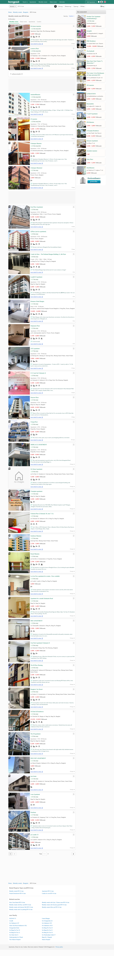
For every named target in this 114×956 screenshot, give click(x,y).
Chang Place (34, 422)
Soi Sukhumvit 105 (47, 923)
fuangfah (89, 31)
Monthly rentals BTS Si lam (16, 891)
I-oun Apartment (35, 794)
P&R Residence (91, 41)
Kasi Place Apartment (37, 207)
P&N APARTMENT (36, 620)
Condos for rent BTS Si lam (49, 893)
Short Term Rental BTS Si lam (17, 902)
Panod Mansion (35, 554)
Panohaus (33, 812)
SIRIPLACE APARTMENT (39, 444)
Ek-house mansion (36, 26)
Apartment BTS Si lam (48, 891)
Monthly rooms (43, 2)
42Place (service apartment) (38, 231)
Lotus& (11, 921)
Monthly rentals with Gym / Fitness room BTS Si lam (55, 902)
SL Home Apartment (36, 469)
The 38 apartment (35, 734)
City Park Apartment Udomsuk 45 (40, 643)
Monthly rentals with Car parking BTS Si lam (20, 909)
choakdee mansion (92, 151)
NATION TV (12, 918)
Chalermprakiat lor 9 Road (16, 937)
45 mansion (34, 119)
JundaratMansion (35, 94)
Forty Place (90, 159)
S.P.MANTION (91, 93)
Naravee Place (35, 397)
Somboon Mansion (36, 536)
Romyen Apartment (92, 141)
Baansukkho (90, 104)
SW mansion (90, 85)
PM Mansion (90, 122)
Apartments (33, 2)
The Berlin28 (90, 51)
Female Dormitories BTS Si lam (17, 893)
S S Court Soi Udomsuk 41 (38, 373)
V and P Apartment (92, 114)
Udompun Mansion (36, 143)
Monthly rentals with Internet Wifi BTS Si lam (21, 907)
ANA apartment (35, 348)
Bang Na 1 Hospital (47, 937)
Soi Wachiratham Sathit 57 (48, 935)
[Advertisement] (41, 85)
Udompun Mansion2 (36, 168)
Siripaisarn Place (35, 326)
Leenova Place (35, 48)
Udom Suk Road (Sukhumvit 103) (18, 925)
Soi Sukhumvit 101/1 (47, 925)
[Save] (73, 26)
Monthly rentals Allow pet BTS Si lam (51, 907)
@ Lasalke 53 (34, 834)
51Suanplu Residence (93, 130)
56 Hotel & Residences (37, 711)
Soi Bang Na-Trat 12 (14, 932)
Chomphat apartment (36, 491)
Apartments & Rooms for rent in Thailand (14, 2)
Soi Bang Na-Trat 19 (14, 930)
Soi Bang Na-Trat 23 (47, 928)
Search (24, 2)
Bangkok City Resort (36, 689)
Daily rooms (53, 2)
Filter (83, 6)
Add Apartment (91, 2)
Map (103, 6)
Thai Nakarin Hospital (14, 939)
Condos (39, 21)
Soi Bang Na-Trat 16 (47, 932)
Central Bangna (46, 918)
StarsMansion (90, 168)
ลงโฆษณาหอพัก (16, 74)
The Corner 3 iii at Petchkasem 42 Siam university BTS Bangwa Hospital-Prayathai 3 (95, 74)
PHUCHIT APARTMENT (38, 758)
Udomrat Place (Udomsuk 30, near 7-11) (42, 513)
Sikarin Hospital (46, 939)
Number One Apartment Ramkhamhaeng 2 (93, 17)
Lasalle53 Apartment (36, 277)
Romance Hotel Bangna (37, 301)
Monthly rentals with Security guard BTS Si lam (54, 904)
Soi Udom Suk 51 (13, 935)
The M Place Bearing (37, 665)
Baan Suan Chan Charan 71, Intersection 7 (95, 62)
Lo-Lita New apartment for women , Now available (45, 576)
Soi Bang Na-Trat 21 (47, 930)
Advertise (62, 2)
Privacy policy (59, 947)
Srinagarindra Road (14, 928)
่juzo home (33, 776)
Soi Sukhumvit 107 (14, 923)
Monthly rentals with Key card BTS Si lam (20, 904)
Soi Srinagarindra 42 (47, 921)
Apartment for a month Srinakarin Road (42, 598)
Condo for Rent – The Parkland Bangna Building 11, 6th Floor (48, 254)
